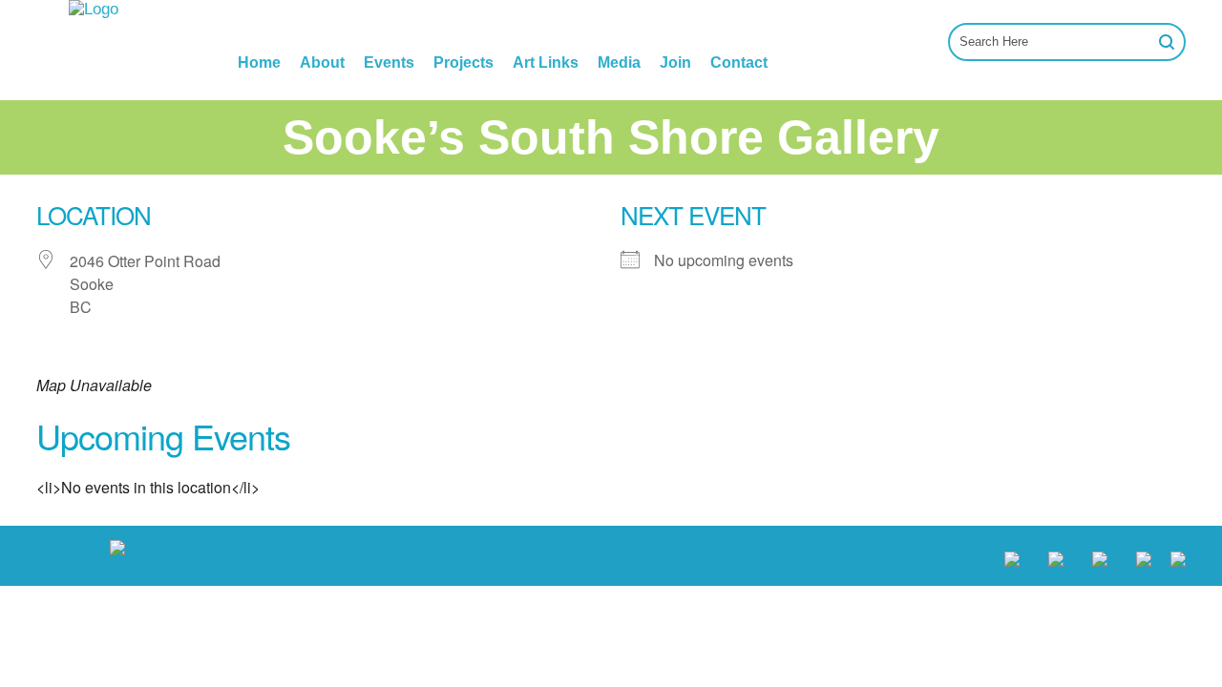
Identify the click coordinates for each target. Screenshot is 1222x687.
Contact (739, 62)
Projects (463, 62)
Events (389, 62)
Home (259, 62)
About (322, 62)
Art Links (546, 62)
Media (619, 62)
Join (675, 62)
